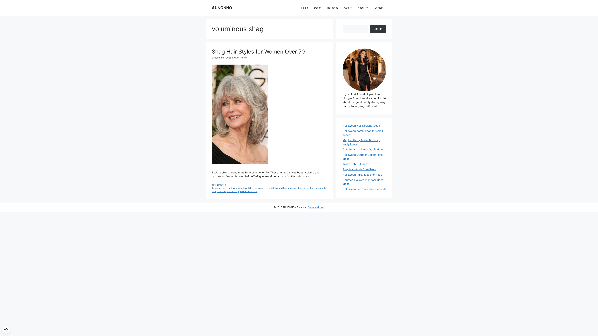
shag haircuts (219, 191)
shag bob (321, 188)
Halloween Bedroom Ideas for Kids (364, 189)
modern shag (295, 188)
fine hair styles (234, 188)
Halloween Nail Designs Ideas (361, 125)
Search (378, 28)
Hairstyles (332, 7)
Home (304, 7)
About (361, 7)
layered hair (281, 188)
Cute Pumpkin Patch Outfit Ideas (363, 149)
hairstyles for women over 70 (258, 188)
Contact (379, 7)
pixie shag (309, 188)
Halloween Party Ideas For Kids (362, 174)
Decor (317, 7)
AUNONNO (222, 7)
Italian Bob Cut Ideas (356, 164)
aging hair (220, 188)
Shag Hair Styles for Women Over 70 (258, 51)
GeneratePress (316, 207)
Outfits (348, 7)
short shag (233, 191)
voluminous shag (249, 191)
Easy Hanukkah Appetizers (359, 169)
